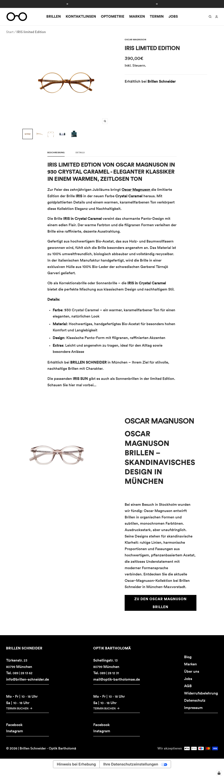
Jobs (173, 16)
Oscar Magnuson (135, 39)
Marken (137, 16)
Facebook (14, 725)
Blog (188, 657)
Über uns (191, 671)
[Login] (216, 16)
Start (10, 32)
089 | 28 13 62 (22, 673)
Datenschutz (194, 700)
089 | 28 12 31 (109, 673)
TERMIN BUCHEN (17, 708)
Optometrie (112, 16)
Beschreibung (56, 152)
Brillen (53, 16)
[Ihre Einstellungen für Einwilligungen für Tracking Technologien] (219, 773)
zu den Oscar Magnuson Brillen (160, 603)
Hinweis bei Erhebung (76, 764)
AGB (188, 686)
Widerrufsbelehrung (201, 693)
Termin (157, 16)
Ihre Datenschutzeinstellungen (130, 764)
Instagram (14, 731)
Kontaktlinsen (81, 16)
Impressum (193, 707)
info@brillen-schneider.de (27, 679)
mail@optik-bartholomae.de (116, 679)
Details (80, 152)
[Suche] (210, 16)
